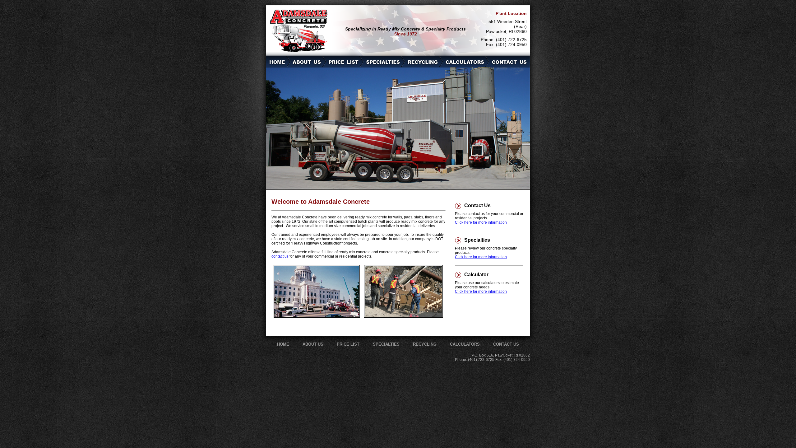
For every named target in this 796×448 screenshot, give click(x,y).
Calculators (465, 344)
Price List (348, 344)
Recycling (425, 344)
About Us (313, 344)
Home (283, 344)
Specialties (386, 344)
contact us (280, 256)
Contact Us (506, 344)
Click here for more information (481, 222)
